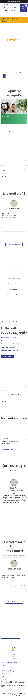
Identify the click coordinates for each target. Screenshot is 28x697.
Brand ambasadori (7, 668)
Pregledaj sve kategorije (13, 131)
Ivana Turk (14, 209)
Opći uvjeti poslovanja (8, 671)
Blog (3, 676)
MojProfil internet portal (14, 1)
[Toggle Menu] (2, 1)
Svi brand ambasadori (13, 602)
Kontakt (4, 679)
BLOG (14, 8)
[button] (26, 5)
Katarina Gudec (14, 569)
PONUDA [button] (6, 5)
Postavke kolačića (7, 674)
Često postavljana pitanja (9, 662)
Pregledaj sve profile (13, 244)
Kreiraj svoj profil (24, 8)
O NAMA (13, 10)
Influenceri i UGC (7, 116)
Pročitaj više (6, 177)
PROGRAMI (7, 8)
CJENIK (6, 10)
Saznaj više (25, 20)
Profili (3, 665)
